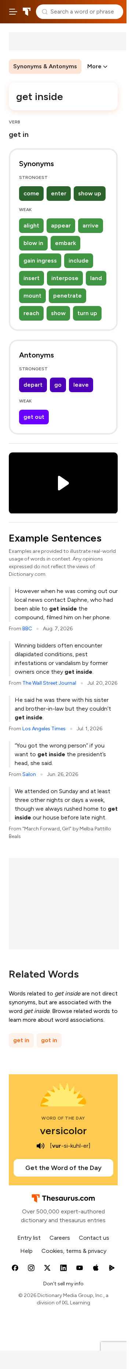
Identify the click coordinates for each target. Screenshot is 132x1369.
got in (49, 1040)
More (94, 66)
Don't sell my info (63, 1284)
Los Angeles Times (44, 729)
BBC (27, 629)
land (96, 278)
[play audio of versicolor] (40, 1146)
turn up (87, 313)
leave (81, 384)
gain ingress (40, 260)
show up (89, 193)
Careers (60, 1237)
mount (32, 295)
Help (26, 1250)
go (58, 384)
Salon (29, 774)
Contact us (94, 1237)
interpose (64, 278)
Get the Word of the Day (63, 1168)
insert (31, 278)
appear (61, 225)
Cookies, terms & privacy (73, 1250)
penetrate (67, 295)
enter (58, 193)
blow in (33, 243)
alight (31, 225)
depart (33, 384)
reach (31, 313)
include (79, 260)
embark (65, 243)
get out (33, 416)
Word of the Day (63, 1118)
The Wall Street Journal (49, 683)
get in (21, 1040)
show (58, 313)
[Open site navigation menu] (13, 11)
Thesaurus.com (27, 11)
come (31, 193)
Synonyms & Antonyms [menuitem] (45, 66)
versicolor (63, 1130)
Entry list (29, 1237)
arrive (90, 225)
